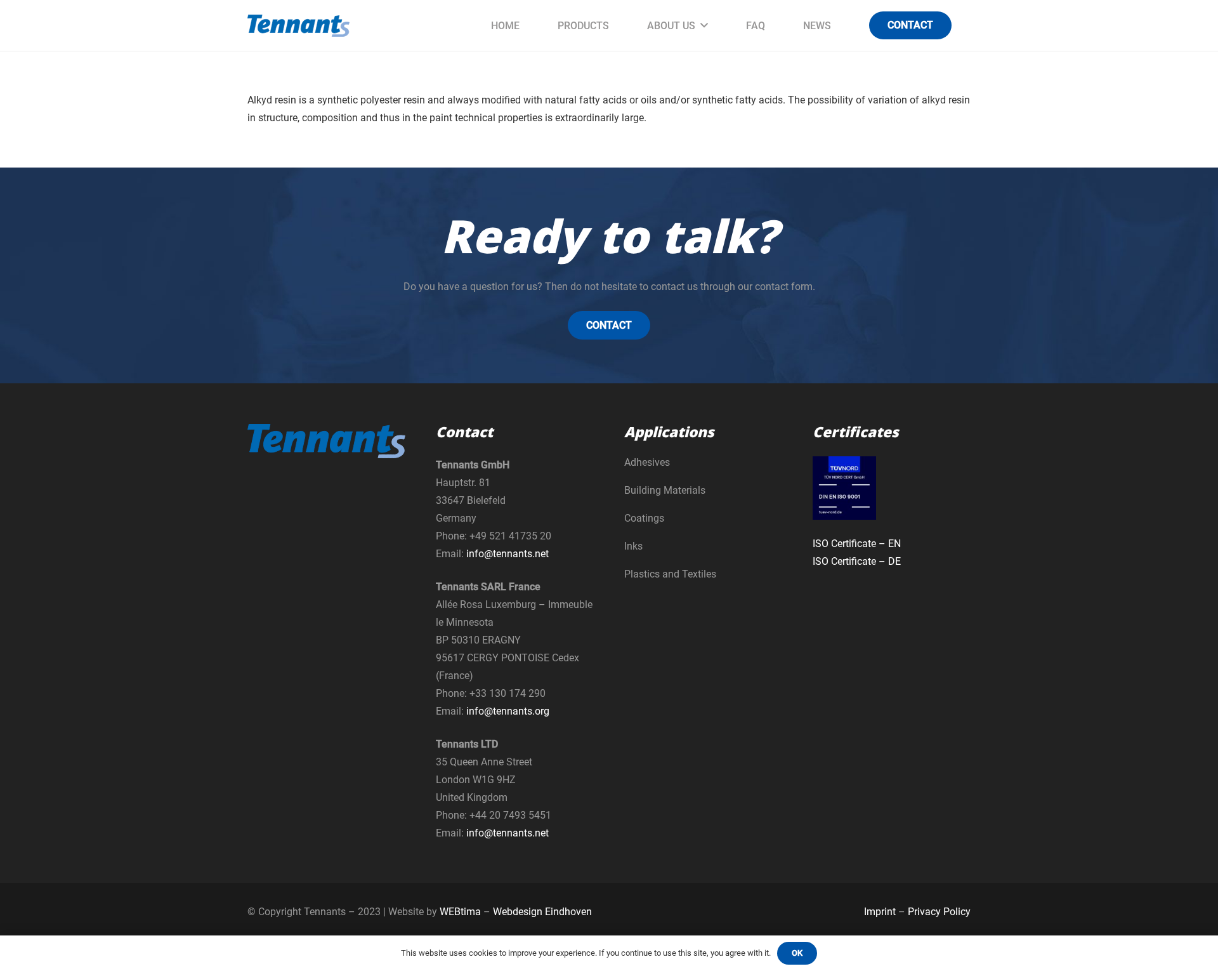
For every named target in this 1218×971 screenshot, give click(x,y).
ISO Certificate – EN (857, 544)
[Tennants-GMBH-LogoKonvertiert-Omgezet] (298, 26)
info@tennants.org (507, 711)
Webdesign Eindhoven (542, 912)
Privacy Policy (939, 912)
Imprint (880, 912)
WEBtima (460, 912)
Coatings (644, 518)
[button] (704, 25)
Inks (633, 546)
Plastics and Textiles (670, 574)
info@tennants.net (507, 554)
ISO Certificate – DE (857, 561)
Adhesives (647, 462)
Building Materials (664, 490)
